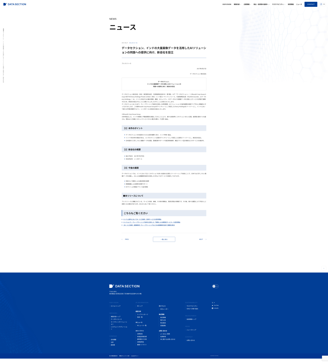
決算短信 (140, 334)
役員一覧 (140, 317)
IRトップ (139, 306)
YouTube (216, 305)
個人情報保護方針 (113, 356)
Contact (311, 4)
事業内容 (237, 4)
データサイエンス (116, 319)
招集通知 (163, 325)
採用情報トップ (191, 319)
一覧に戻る (164, 239)
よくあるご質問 (165, 334)
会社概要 (113, 339)
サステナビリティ (278, 4)
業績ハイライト (142, 345)
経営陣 (113, 345)
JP (321, 4)
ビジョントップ (115, 306)
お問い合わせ (191, 340)
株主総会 (163, 323)
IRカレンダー (164, 309)
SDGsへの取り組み (192, 309)
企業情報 (247, 4)
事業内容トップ (115, 316)
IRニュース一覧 (141, 325)
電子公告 (163, 320)
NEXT (201, 239)
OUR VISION (227, 4)
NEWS (3, 30)
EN (324, 4)
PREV (127, 239)
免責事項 (163, 336)
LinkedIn (216, 308)
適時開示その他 (142, 339)
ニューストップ (191, 330)
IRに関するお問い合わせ (167, 339)
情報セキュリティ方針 (124, 356)
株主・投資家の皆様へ (261, 4)
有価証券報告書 (142, 336)
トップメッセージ (142, 314)
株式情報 (163, 317)
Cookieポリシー (135, 356)
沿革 (112, 342)
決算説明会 (140, 342)
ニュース (299, 4)
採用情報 (291, 4)
